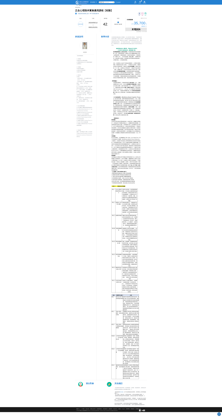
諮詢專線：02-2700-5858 (142, 31)
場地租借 (132, 408)
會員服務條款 (99, 408)
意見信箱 (121, 391)
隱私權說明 (105, 408)
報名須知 (115, 408)
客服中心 (78, 408)
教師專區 (128, 408)
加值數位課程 (138, 408)
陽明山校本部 (93, 408)
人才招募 (82, 408)
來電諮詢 (136, 29)
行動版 (119, 408)
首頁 (77, 5)
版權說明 (110, 408)
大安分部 (80, 24)
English (123, 408)
